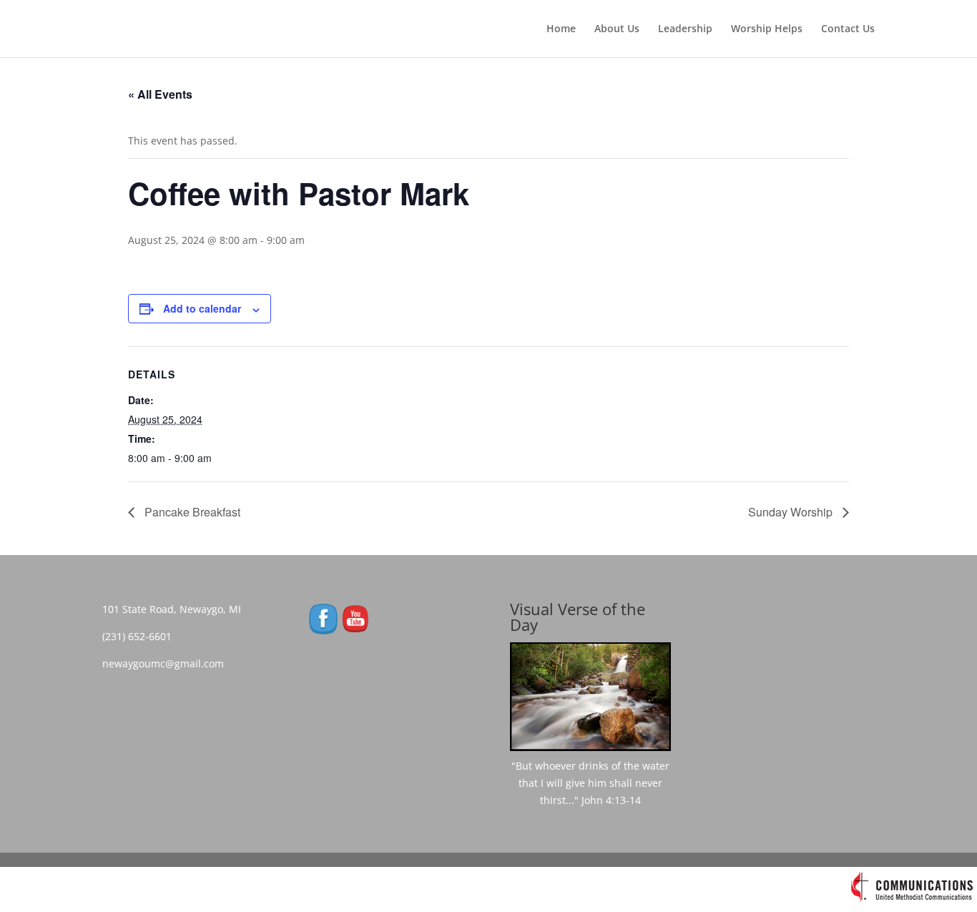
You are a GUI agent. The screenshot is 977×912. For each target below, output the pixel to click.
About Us (616, 29)
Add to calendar (202, 308)
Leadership (685, 29)
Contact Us (848, 29)
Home (561, 29)
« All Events (160, 94)
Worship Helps (766, 29)
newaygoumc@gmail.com (167, 663)
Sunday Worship (791, 512)
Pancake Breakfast (191, 512)
